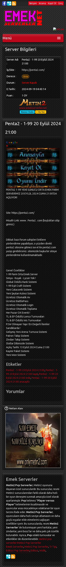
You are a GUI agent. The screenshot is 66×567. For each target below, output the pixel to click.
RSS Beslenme (14, 3)
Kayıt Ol (52, 3)
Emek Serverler (14, 546)
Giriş (60, 3)
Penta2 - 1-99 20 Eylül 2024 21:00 (25, 370)
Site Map (9, 3)
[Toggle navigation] (58, 38)
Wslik (42, 550)
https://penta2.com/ (33, 69)
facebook (4, 3)
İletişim (33, 3)
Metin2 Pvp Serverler (29, 542)
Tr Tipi (52, 546)
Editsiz (34, 550)
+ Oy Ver (40, 112)
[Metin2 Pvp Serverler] (23, 17)
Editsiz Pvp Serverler (18, 550)
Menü (7, 38)
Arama (42, 3)
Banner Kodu (27, 112)
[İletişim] (6, 408)
